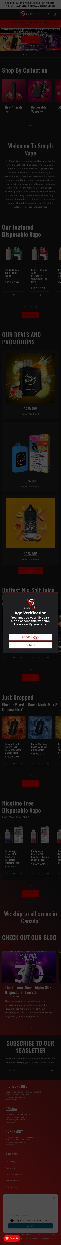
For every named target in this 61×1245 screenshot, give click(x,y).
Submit (30, 645)
